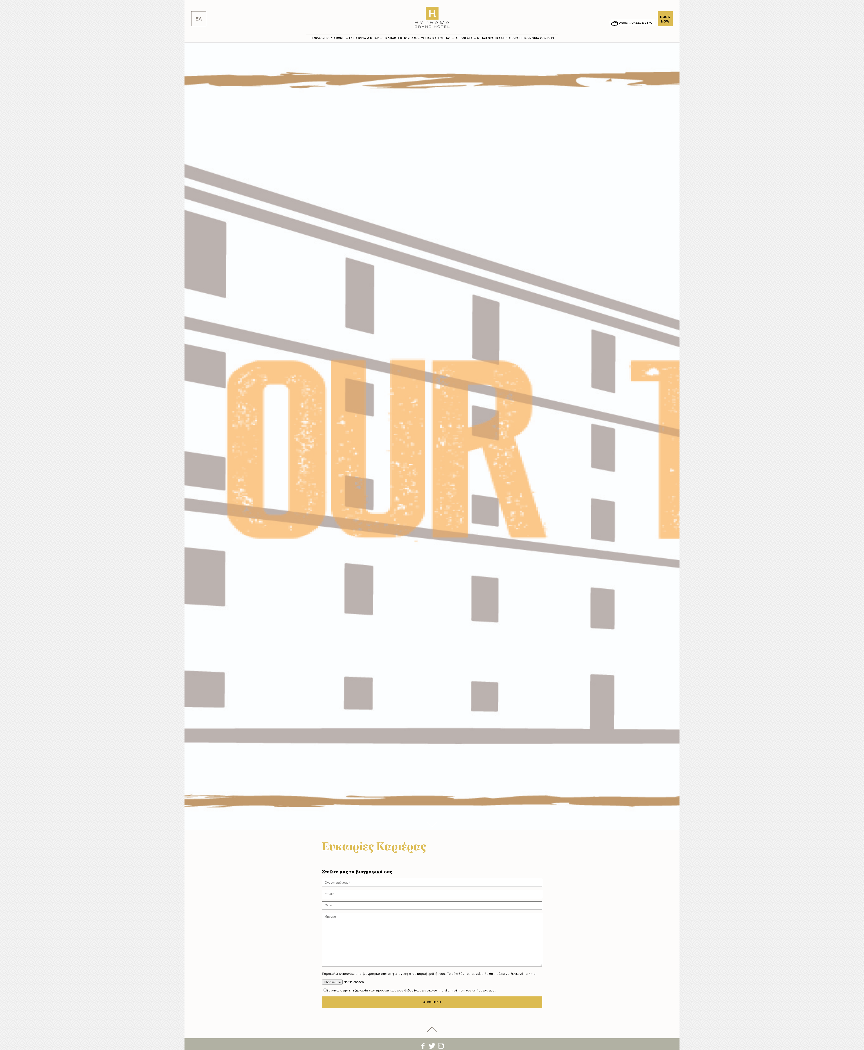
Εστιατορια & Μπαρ (364, 38)
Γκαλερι (501, 38)
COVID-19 (547, 38)
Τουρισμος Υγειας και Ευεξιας (427, 38)
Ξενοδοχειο (320, 38)
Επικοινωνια (529, 38)
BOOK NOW (665, 19)
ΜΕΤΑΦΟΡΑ (485, 38)
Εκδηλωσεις (393, 38)
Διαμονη (338, 38)
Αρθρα (513, 38)
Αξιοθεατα (464, 38)
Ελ (199, 19)
